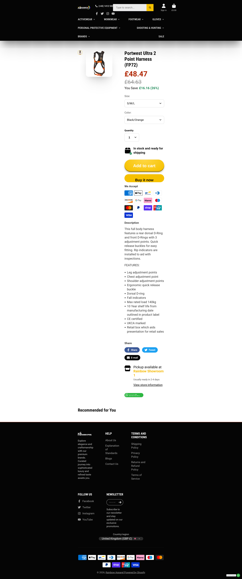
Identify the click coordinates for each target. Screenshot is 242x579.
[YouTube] (113, 13)
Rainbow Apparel (115, 572)
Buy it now (144, 180)
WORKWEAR (110, 19)
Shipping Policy (136, 445)
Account (164, 7)
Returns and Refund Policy (138, 466)
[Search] (150, 7)
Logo (84, 7)
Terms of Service (136, 476)
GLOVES (156, 19)
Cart (173, 7)
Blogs (108, 458)
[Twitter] (102, 13)
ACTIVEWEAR (85, 19)
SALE (161, 36)
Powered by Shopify (134, 572)
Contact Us (111, 463)
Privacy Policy (135, 454)
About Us (110, 440)
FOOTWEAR (135, 19)
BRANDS (82, 36)
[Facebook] (96, 13)
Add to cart (144, 165)
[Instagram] (107, 13)
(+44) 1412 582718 (108, 6)
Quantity (128, 130)
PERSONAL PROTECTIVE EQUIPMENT (97, 27)
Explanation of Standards (112, 449)
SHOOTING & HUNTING (149, 27)
